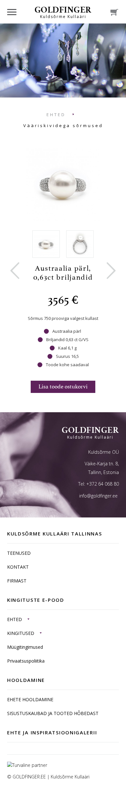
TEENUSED (19, 553)
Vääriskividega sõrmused (63, 125)
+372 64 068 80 (102, 484)
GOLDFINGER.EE (29, 777)
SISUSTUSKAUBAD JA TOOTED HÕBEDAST (53, 713)
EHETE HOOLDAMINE (30, 699)
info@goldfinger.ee (98, 496)
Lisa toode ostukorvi (63, 386)
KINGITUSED (20, 633)
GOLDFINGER (63, 12)
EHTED (56, 114)
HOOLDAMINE (26, 680)
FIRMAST (16, 581)
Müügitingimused (25, 647)
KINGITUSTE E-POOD (35, 600)
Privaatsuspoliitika (26, 661)
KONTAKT (18, 567)
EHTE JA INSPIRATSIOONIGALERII (52, 732)
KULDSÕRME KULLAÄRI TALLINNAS (54, 533)
